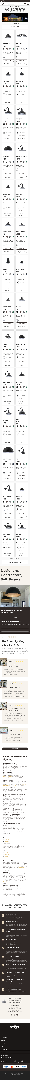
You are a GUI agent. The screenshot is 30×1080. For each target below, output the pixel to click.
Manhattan (6, 854)
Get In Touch (4, 1049)
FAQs (2, 1046)
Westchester (7, 836)
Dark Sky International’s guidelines (15, 785)
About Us (3, 1040)
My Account (3, 1052)
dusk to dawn (21, 867)
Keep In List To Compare (7, 64)
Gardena (6, 841)
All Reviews (15, 748)
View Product (8, 60)
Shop (2, 1034)
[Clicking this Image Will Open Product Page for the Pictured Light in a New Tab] (4, 733)
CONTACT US (15, 630)
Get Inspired (4, 1037)
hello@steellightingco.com (16, 1011)
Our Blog (3, 1043)
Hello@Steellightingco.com (6, 1057)
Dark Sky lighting (7, 881)
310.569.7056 (3, 1058)
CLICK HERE (15, 617)
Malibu (6, 856)
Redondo (6, 839)
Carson (6, 852)
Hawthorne (7, 837)
